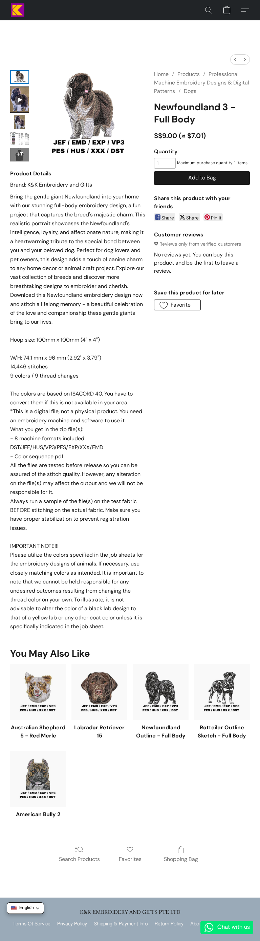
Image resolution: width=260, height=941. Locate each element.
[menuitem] (235, 59)
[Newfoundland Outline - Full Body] (161, 692)
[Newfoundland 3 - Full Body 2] (19, 122)
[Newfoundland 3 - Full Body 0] (19, 77)
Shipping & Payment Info (121, 924)
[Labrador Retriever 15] (99, 692)
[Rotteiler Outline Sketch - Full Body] (222, 692)
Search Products (79, 859)
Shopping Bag (181, 859)
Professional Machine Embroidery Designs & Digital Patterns (201, 83)
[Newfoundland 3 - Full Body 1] (19, 100)
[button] (17, 10)
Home (161, 74)
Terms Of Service (31, 924)
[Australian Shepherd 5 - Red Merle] (38, 692)
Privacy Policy (72, 924)
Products (188, 74)
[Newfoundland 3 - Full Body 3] (19, 138)
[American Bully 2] (38, 779)
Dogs (190, 91)
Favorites (130, 859)
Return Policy (169, 924)
